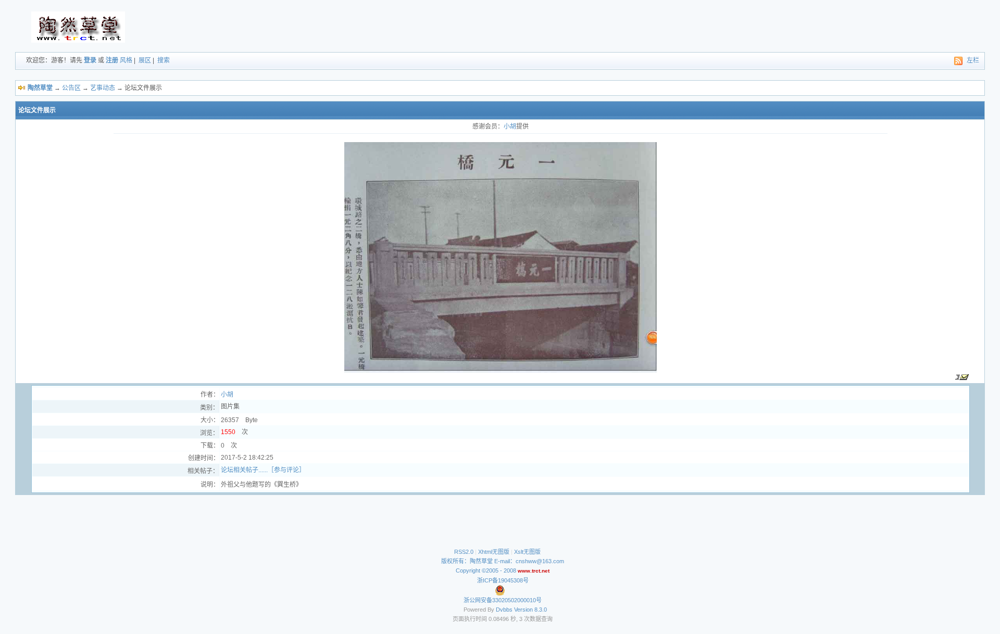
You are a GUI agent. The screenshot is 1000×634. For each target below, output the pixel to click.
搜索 (163, 60)
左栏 (973, 60)
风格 (126, 60)
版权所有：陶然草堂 (467, 561)
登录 (90, 60)
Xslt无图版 (527, 552)
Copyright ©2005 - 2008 (487, 570)
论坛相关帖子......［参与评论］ (263, 470)
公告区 (71, 88)
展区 (145, 60)
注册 (112, 60)
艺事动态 (102, 88)
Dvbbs (504, 609)
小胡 (510, 126)
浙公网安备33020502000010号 (503, 600)
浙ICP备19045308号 (503, 580)
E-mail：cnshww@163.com (529, 561)
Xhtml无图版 (493, 552)
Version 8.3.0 (530, 609)
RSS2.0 (463, 552)
